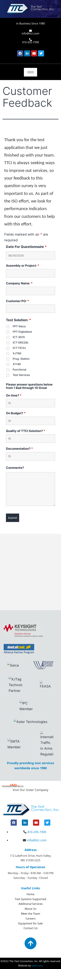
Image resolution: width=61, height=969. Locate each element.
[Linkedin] (27, 53)
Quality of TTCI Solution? (25, 431)
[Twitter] (41, 53)
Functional (19, 369)
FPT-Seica (19, 326)
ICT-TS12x (19, 348)
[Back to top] (30, 943)
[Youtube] (34, 53)
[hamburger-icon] (30, 72)
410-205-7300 (30, 42)
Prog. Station (21, 358)
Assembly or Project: (22, 265)
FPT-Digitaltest (22, 331)
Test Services (21, 375)
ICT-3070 (19, 337)
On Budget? (16, 413)
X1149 (17, 364)
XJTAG (17, 353)
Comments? (15, 467)
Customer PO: (17, 301)
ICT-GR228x (20, 342)
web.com (37, 965)
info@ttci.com (30, 33)
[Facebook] (20, 53)
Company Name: (19, 283)
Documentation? (19, 448)
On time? (14, 395)
